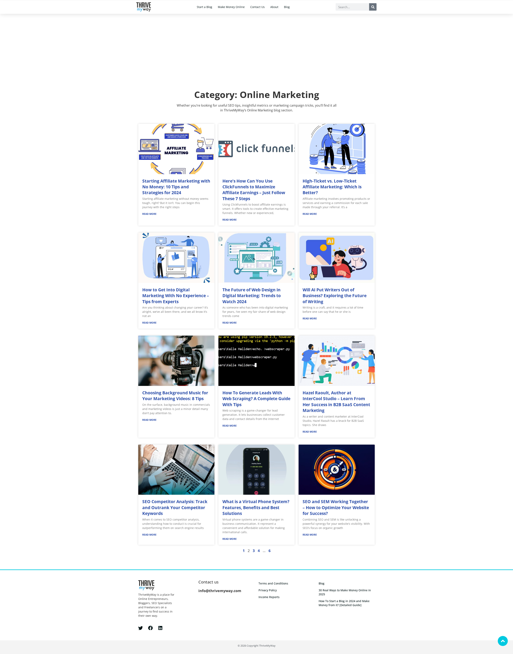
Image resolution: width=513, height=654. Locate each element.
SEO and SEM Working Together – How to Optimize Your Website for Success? (336, 507)
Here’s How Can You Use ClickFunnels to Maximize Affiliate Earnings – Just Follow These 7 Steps (253, 189)
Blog (287, 7)
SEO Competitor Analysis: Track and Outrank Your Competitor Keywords (174, 507)
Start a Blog (204, 7)
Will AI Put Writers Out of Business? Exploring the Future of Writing (335, 295)
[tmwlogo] (143, 7)
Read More (149, 214)
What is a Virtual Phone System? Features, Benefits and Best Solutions (255, 507)
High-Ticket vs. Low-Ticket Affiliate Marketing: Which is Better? (332, 187)
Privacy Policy (268, 590)
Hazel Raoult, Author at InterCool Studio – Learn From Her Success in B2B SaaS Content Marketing (336, 401)
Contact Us (257, 7)
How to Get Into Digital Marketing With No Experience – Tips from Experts (175, 295)
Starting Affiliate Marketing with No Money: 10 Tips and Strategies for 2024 (176, 187)
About (274, 7)
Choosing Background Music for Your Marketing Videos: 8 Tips (175, 395)
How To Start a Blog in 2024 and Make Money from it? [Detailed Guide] (344, 603)
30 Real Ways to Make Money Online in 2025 (345, 592)
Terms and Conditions (273, 583)
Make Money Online (231, 7)
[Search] (373, 7)
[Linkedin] (160, 628)
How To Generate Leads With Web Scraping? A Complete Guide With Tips (256, 398)
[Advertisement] (256, 44)
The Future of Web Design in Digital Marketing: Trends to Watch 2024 (251, 295)
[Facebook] (150, 628)
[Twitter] (140, 628)
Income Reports (269, 597)
